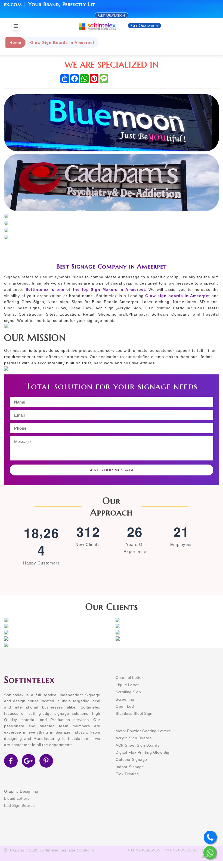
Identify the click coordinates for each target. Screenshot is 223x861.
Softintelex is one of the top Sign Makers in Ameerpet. (85, 289)
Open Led (125, 706)
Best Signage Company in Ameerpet (111, 266)
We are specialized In (111, 65)
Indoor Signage (130, 767)
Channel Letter (129, 677)
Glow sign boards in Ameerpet (177, 296)
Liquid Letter (127, 685)
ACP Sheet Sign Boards (137, 745)
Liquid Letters (16, 798)
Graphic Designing (21, 791)
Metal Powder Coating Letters (143, 731)
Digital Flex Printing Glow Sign (144, 752)
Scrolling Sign (128, 692)
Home (15, 42)
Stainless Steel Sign (134, 713)
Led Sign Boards (19, 805)
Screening (125, 699)
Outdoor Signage (131, 759)
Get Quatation (111, 15)
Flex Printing (127, 774)
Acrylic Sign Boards (133, 738)
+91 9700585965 (143, 850)
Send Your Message (111, 470)
